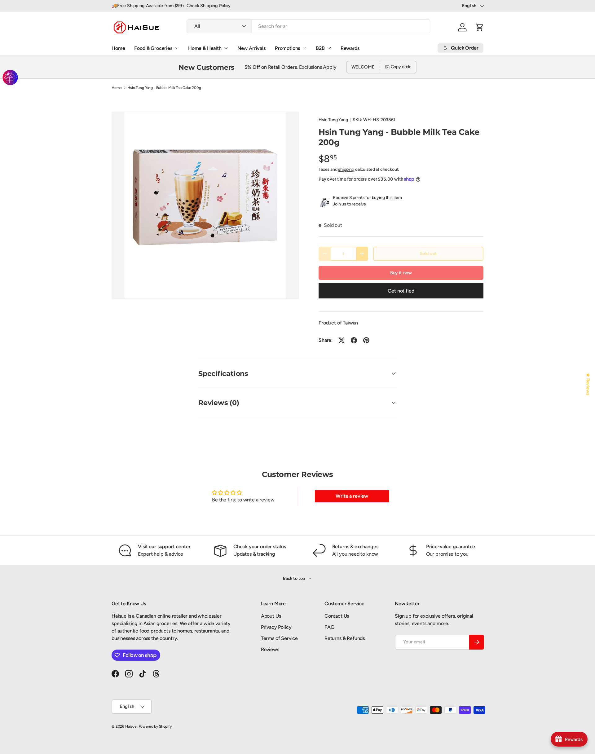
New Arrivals (251, 48)
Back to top (294, 578)
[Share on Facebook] (354, 340)
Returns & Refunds (344, 638)
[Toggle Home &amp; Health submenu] (226, 48)
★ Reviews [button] (588, 384)
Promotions (287, 48)
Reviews (270, 649)
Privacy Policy (276, 627)
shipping (346, 169)
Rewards (350, 48)
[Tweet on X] (341, 340)
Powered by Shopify (155, 726)
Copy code (401, 66)
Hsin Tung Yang (333, 119)
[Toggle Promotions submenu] (304, 48)
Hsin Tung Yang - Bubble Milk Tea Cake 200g (164, 88)
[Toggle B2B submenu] (329, 48)
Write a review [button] (352, 496)
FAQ (329, 627)
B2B (320, 48)
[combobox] (308, 26)
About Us (271, 616)
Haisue (131, 726)
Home (118, 48)
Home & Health (205, 48)
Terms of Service (279, 638)
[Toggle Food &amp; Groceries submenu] (176, 48)
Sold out (428, 253)
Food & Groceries (153, 48)
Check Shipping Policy (209, 5)
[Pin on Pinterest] (366, 340)
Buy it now (401, 273)
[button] (480, 27)
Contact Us (336, 616)
